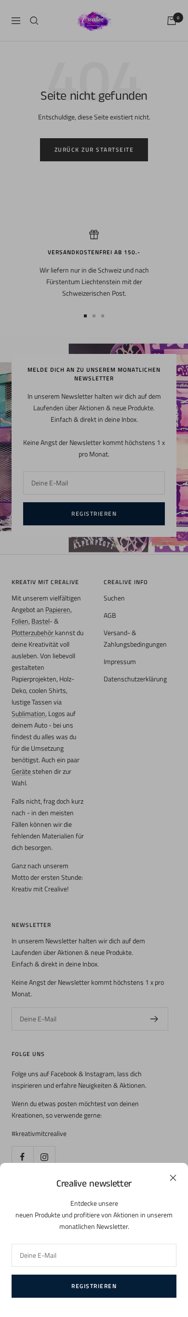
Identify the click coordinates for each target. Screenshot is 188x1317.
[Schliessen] (173, 1177)
